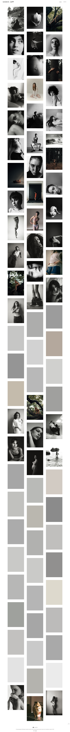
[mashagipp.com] (8, 1)
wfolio (36, 730)
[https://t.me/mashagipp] (33, 727)
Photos (60, 1)
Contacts (64, 1)
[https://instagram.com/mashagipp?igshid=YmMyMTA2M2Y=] (36, 727)
